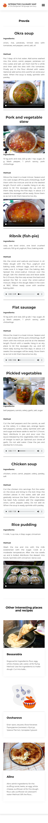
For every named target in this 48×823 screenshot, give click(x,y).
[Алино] (24, 769)
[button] (43, 5)
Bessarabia (14, 654)
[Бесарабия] (24, 647)
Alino (10, 776)
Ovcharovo (14, 717)
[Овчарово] (24, 710)
